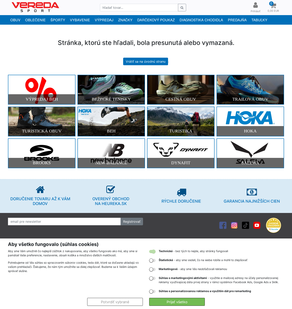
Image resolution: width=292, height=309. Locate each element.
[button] (273, 7)
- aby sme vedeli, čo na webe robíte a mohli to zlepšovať (203, 260)
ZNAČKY (125, 19)
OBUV (15, 19)
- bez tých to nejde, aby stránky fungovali (193, 251)
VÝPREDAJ (104, 19)
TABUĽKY (259, 19)
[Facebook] (223, 225)
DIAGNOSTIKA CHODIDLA (201, 19)
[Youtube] (257, 225)
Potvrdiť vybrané (115, 302)
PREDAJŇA (237, 19)
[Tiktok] (245, 225)
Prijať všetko (177, 302)
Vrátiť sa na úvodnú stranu (145, 61)
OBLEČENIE (35, 19)
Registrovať (131, 221)
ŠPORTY (57, 19)
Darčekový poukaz (156, 19)
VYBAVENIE (80, 19)
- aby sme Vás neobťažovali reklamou (193, 269)
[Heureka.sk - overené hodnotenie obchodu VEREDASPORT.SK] (273, 225)
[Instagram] (234, 225)
